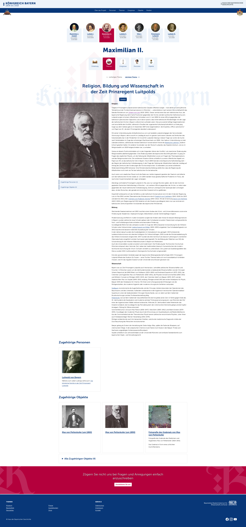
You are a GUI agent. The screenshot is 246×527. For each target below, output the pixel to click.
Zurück (123, 99)
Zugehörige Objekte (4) (69, 187)
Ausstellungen (53, 508)
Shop (50, 510)
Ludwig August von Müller (141, 227)
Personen (112, 10)
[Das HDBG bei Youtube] (235, 519)
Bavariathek (10, 508)
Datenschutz (99, 505)
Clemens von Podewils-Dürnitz (139, 199)
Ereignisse (131, 10)
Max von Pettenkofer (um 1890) (120, 432)
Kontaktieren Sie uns (123, 484)
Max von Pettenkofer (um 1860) (77, 432)
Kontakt (98, 510)
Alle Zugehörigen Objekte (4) (80, 458)
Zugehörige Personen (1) (69, 182)
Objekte (140, 10)
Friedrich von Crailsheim (163, 196)
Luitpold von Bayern (71, 377)
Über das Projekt (100, 10)
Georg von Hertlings (180, 199)
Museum (9, 505)
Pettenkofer (116, 298)
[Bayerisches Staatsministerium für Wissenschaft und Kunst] (217, 505)
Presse (50, 505)
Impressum (99, 508)
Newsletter (10, 510)
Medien (149, 10)
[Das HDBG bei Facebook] (227, 519)
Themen (122, 10)
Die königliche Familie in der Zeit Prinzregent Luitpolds (77, 383)
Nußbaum (115, 288)
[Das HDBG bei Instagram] (231, 519)
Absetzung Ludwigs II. (172, 142)
